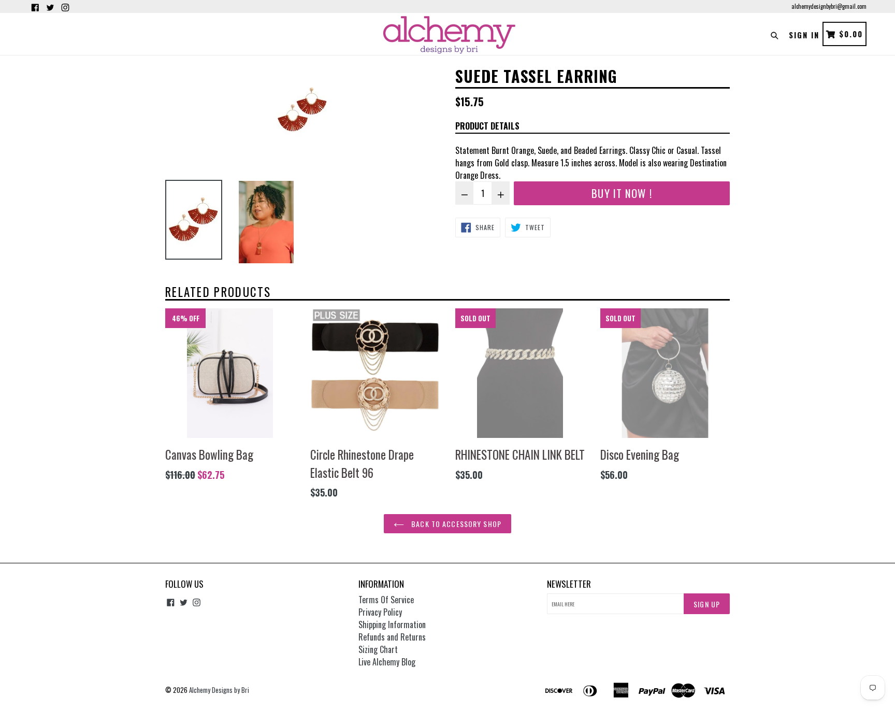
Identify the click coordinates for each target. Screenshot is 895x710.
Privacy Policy (380, 612)
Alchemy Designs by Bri (219, 690)
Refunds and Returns (392, 637)
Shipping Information (392, 624)
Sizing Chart (378, 649)
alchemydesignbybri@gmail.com (829, 6)
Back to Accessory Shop (455, 523)
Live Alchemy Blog (386, 662)
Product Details (487, 126)
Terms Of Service (386, 599)
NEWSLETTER (569, 584)
